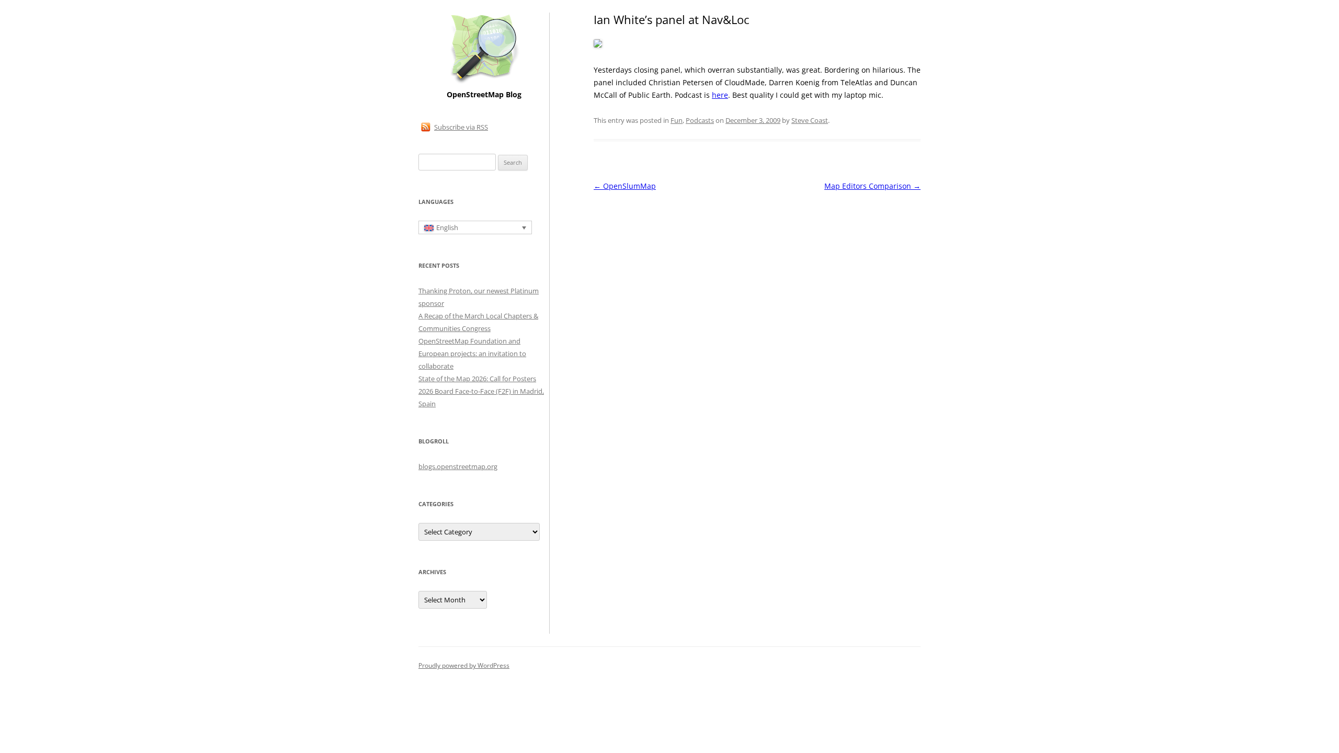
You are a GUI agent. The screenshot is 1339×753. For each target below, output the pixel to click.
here (720, 95)
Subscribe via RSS (461, 127)
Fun (677, 120)
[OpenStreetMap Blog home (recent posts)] (484, 82)
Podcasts (700, 120)
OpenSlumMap (625, 186)
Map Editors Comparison (872, 186)
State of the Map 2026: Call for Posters (477, 378)
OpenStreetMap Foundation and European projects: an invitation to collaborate (472, 353)
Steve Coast (809, 120)
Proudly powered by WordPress (463, 665)
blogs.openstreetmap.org (457, 466)
